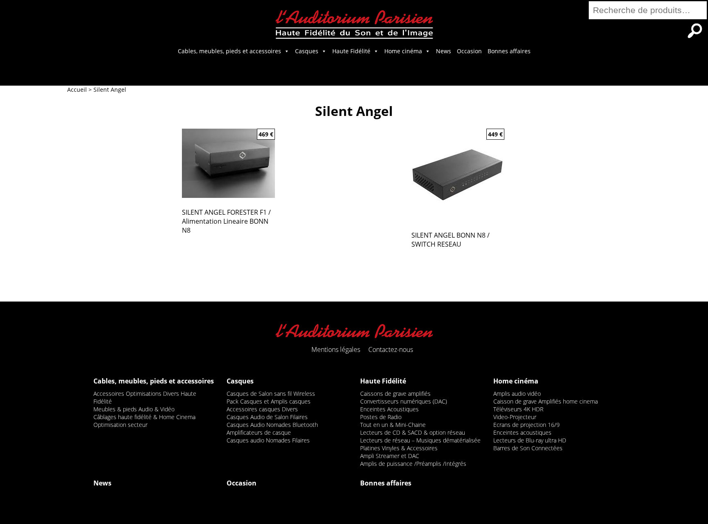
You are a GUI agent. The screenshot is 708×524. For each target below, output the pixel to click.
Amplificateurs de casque (259, 432)
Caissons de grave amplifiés (395, 393)
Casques (306, 51)
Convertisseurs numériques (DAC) (403, 401)
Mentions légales (335, 349)
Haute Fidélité (351, 51)
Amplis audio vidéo (517, 393)
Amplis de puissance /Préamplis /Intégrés (413, 463)
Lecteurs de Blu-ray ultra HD (529, 440)
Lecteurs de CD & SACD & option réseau (412, 432)
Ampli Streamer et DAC (389, 456)
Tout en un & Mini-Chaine (393, 425)
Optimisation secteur (120, 425)
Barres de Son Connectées (528, 448)
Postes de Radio (381, 417)
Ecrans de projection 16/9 (526, 425)
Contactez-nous (390, 349)
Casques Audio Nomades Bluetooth (272, 425)
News (443, 51)
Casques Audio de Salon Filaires (267, 417)
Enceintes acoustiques (522, 432)
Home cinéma (403, 51)
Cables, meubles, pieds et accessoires (229, 51)
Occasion (469, 51)
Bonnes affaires (509, 51)
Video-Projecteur (514, 417)
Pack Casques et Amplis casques (269, 401)
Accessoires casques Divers (262, 409)
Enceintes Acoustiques (389, 409)
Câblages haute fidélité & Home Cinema (144, 417)
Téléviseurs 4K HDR (518, 409)
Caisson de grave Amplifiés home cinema (545, 401)
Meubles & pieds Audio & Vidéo (134, 409)
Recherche (695, 31)
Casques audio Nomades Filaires (268, 440)
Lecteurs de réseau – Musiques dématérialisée (420, 440)
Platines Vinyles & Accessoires (399, 448)
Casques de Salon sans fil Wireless (271, 393)
